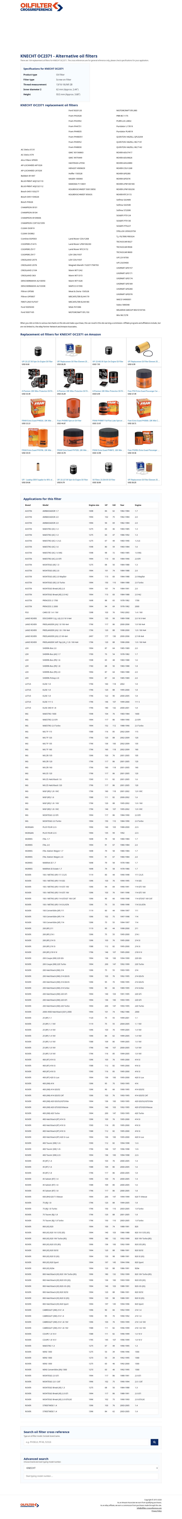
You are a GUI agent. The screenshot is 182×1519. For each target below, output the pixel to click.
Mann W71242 (75, 270)
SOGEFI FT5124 (123, 215)
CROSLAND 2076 (29, 265)
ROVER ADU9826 (124, 157)
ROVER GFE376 (123, 178)
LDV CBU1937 (75, 254)
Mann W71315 (75, 275)
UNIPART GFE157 (124, 267)
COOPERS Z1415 (29, 244)
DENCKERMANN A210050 (33, 280)
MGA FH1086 (75, 307)
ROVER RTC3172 (124, 194)
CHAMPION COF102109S (33, 223)
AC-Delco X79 (27, 154)
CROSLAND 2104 (29, 270)
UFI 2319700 (122, 257)
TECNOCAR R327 (124, 241)
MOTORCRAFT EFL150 (79, 312)
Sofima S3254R (123, 205)
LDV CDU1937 (75, 259)
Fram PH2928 (75, 115)
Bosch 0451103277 (30, 191)
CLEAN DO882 (28, 233)
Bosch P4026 (27, 202)
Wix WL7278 (122, 315)
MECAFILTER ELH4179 (79, 296)
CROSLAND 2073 (29, 259)
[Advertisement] (91, 32)
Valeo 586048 (123, 304)
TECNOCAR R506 (124, 247)
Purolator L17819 (124, 126)
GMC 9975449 (75, 157)
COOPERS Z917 (28, 254)
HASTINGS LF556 (77, 163)
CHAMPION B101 (29, 207)
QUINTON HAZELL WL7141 (129, 142)
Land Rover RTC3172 (78, 249)
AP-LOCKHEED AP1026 (31, 165)
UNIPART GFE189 (124, 283)
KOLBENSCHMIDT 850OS (80, 194)
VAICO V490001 (123, 299)
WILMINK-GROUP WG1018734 (130, 310)
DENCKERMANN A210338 (33, 286)
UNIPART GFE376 (124, 294)
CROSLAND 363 (28, 275)
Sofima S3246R (123, 199)
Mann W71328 (75, 280)
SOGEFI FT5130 (123, 220)
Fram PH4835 (75, 131)
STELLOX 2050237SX (126, 231)
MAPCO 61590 (75, 286)
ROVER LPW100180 (125, 183)
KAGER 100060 (76, 178)
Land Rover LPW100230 (80, 244)
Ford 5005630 (27, 307)
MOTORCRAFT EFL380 (126, 110)
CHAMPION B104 (29, 212)
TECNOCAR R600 (124, 252)
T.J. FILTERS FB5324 (125, 236)
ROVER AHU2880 (124, 163)
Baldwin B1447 (28, 175)
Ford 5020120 (75, 110)
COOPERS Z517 (28, 249)
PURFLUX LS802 (123, 121)
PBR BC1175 (122, 115)
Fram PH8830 (75, 147)
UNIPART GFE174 (124, 278)
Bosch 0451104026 (30, 196)
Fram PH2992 (75, 121)
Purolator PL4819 (124, 131)
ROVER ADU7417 (124, 152)
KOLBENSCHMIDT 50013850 (82, 189)
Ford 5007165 (27, 312)
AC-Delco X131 (28, 149)
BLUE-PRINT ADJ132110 (32, 181)
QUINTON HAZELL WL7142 (129, 147)
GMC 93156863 (76, 152)
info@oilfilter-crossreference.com (149, 1508)
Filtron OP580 (27, 291)
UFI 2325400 (122, 262)
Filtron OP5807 (28, 296)
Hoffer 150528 (75, 173)
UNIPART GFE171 (124, 273)
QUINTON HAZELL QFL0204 (129, 136)
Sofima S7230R (123, 210)
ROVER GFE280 (123, 173)
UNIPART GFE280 (124, 289)
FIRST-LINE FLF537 (29, 301)
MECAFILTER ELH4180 (79, 301)
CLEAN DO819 (28, 228)
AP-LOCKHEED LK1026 (31, 170)
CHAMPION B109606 (31, 217)
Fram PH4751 (75, 126)
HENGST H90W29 (77, 168)
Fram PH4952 (75, 142)
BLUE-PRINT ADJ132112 (32, 186)
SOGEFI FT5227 (123, 226)
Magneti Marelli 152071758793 (84, 265)
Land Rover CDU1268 (79, 238)
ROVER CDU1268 (124, 168)
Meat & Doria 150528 (79, 291)
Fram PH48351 (76, 136)
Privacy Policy (157, 1511)
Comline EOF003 (29, 238)
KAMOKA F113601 (77, 183)
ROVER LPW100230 (125, 189)
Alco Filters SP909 (29, 160)
